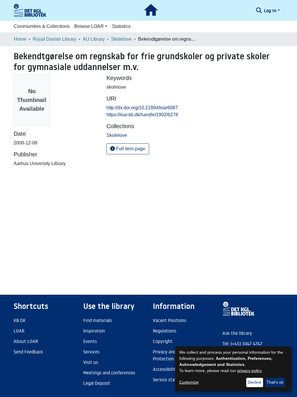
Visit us (90, 362)
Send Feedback (28, 352)
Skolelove (121, 39)
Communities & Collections (42, 26)
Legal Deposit (96, 383)
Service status (167, 379)
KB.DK (20, 320)
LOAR (19, 331)
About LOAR (26, 341)
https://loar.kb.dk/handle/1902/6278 (142, 114)
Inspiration (94, 331)
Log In (270, 10)
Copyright (163, 341)
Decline (254, 382)
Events (90, 341)
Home (20, 39)
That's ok (275, 382)
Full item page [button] (130, 148)
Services (91, 352)
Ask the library (237, 333)
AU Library (94, 39)
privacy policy (249, 370)
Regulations (164, 331)
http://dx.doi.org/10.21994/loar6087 (142, 107)
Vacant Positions (169, 320)
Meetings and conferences (109, 372)
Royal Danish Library (54, 39)
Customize (189, 382)
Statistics (121, 26)
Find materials (97, 320)
